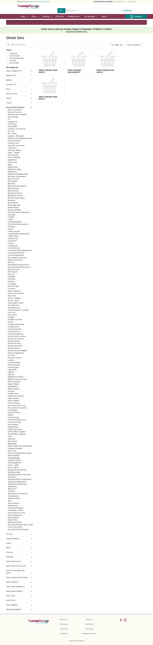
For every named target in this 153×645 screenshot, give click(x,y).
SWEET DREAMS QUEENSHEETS (74, 71)
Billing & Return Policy (89, 633)
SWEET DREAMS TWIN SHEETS (48, 71)
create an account (43, 1)
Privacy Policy (89, 629)
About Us (89, 619)
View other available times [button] (76, 31)
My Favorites (120, 1)
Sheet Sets (37, 21)
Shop (8, 21)
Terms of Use (89, 624)
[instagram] (125, 620)
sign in (32, 1)
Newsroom (63, 629)
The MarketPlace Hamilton (103, 1)
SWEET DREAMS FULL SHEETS (105, 71)
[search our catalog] (67, 10)
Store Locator (64, 624)
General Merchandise (21, 21)
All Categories (12, 67)
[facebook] (121, 620)
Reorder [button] (128, 10)
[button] (31, 71)
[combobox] (61, 10)
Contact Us (63, 633)
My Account (132, 1)
